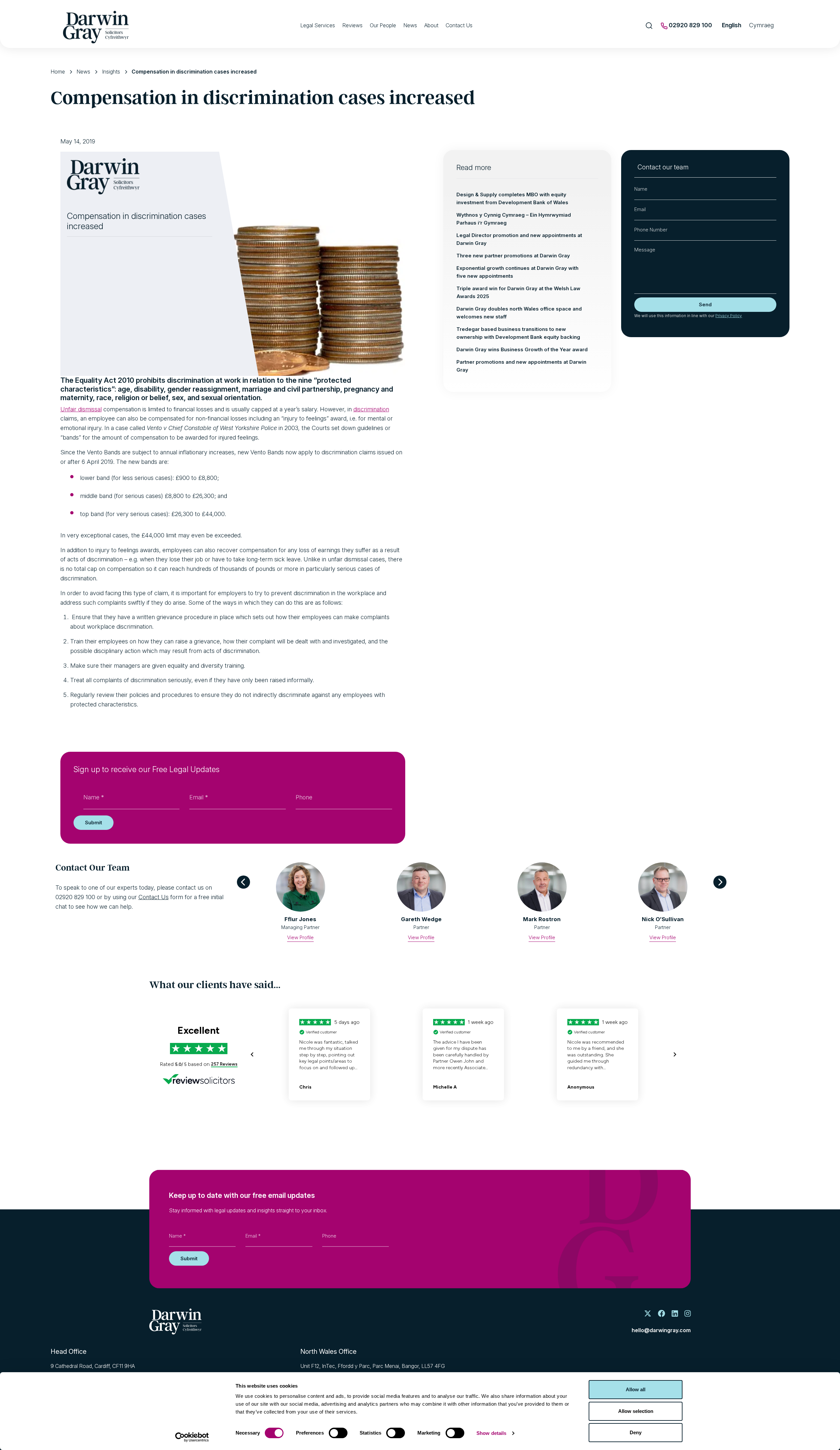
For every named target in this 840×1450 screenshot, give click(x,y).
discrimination (371, 409)
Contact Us (459, 25)
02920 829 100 (689, 25)
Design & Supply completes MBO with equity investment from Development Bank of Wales (512, 198)
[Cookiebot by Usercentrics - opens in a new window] (192, 1437)
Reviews (352, 25)
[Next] (719, 882)
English (731, 25)
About (431, 25)
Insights (111, 71)
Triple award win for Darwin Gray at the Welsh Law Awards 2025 (518, 292)
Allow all (635, 1389)
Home (58, 71)
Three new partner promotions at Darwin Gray (513, 255)
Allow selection (635, 1411)
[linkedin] (675, 1314)
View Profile (300, 937)
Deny (635, 1432)
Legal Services (317, 25)
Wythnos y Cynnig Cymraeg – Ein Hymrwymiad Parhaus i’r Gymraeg (513, 219)
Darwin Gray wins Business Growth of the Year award (522, 349)
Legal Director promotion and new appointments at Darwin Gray (519, 239)
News (410, 25)
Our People (383, 25)
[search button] (649, 25)
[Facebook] (661, 1314)
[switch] (338, 1433)
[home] (175, 1321)
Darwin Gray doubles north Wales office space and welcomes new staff (519, 313)
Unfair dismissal (81, 409)
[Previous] (243, 882)
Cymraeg (761, 25)
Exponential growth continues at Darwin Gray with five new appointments (517, 272)
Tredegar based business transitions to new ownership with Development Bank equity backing (518, 333)
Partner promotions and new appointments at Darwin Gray (521, 366)
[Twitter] (647, 1314)
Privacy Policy (728, 315)
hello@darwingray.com (661, 1330)
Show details (491, 1433)
